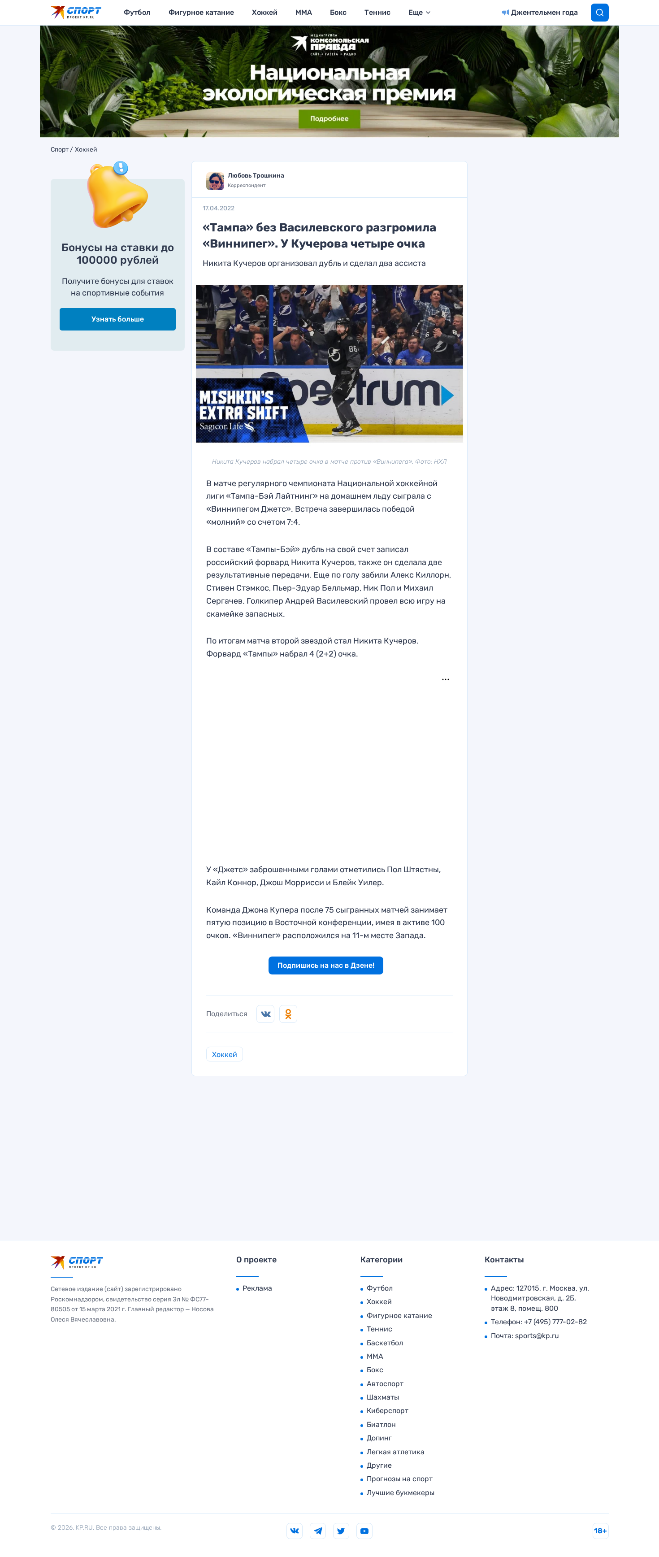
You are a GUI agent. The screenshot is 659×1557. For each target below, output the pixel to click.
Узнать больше (117, 319)
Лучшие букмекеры (400, 1492)
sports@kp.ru (537, 1335)
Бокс (338, 12)
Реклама (257, 1288)
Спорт (60, 149)
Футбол (137, 12)
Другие (379, 1465)
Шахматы (383, 1397)
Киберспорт (387, 1410)
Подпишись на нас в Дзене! (325, 965)
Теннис (377, 12)
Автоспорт (385, 1383)
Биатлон (381, 1424)
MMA (303, 12)
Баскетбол (385, 1343)
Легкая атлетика (396, 1452)
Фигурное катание (201, 12)
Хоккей (264, 12)
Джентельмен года (544, 12)
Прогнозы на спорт (400, 1478)
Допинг (379, 1438)
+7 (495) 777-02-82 (555, 1322)
